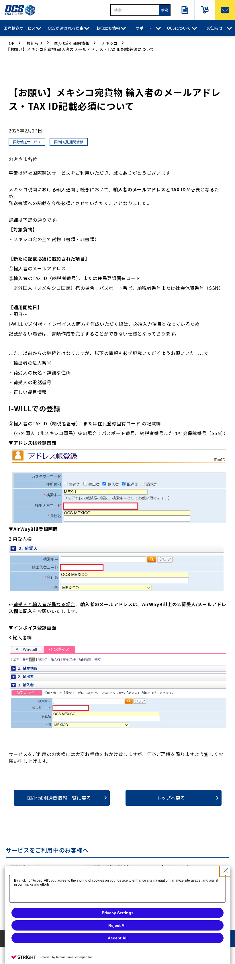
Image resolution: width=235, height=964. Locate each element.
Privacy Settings (118, 913)
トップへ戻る (170, 797)
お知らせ (215, 28)
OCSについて (179, 28)
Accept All (118, 938)
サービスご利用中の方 (205, 10)
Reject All (117, 925)
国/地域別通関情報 (71, 43)
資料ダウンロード (185, 10)
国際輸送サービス (19, 28)
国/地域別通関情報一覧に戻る (59, 797)
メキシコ (109, 43)
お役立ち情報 (108, 28)
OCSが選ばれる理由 (66, 28)
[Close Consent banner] (225, 870)
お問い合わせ (225, 10)
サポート (144, 28)
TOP (10, 43)
